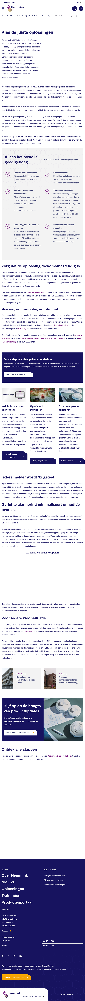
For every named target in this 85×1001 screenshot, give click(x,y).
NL (78, 2)
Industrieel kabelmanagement (56, 885)
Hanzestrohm (9, 2)
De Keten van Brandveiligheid (42, 16)
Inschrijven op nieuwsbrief (14, 977)
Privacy (63, 994)
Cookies (70, 994)
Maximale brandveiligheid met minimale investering (68, 680)
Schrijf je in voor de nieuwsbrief (18, 732)
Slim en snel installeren (53, 880)
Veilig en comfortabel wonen (55, 876)
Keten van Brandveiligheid (59, 756)
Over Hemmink (15, 875)
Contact (5, 931)
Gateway (22, 329)
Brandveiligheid (24, 16)
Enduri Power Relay (35, 292)
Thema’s (13, 16)
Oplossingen (13, 889)
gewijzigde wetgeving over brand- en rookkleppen (42, 338)
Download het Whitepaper (16, 374)
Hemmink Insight (61, 325)
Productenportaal (17, 902)
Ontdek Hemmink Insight (12, 455)
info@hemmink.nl (9, 919)
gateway (28, 631)
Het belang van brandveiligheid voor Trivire (25, 680)
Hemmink (5, 16)
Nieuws (8, 882)
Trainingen (11, 895)
